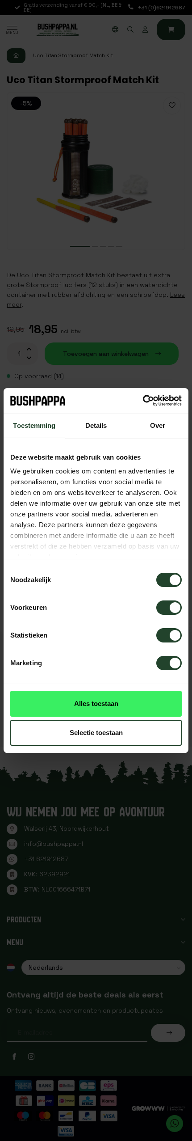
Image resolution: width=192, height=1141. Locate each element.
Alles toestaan (96, 703)
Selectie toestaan (96, 732)
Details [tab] (96, 425)
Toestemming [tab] (34, 425)
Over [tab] (157, 425)
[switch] (169, 607)
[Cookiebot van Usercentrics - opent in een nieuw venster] (143, 400)
